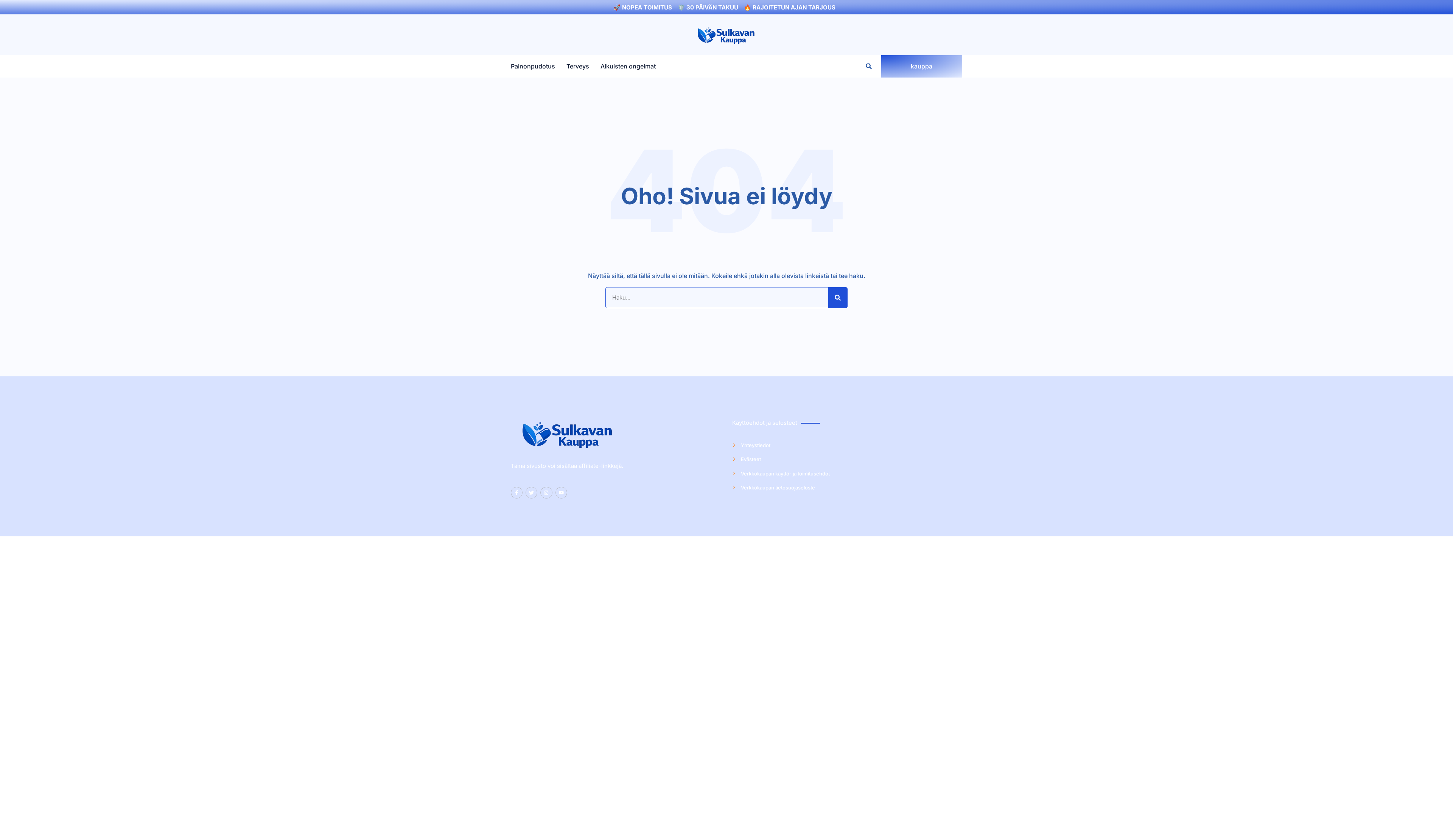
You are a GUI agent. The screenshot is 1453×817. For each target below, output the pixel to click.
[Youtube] (561, 493)
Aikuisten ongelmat (628, 66)
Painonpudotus (533, 66)
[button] (869, 66)
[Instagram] (546, 493)
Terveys (577, 66)
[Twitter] (531, 493)
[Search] (837, 297)
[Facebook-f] (517, 493)
